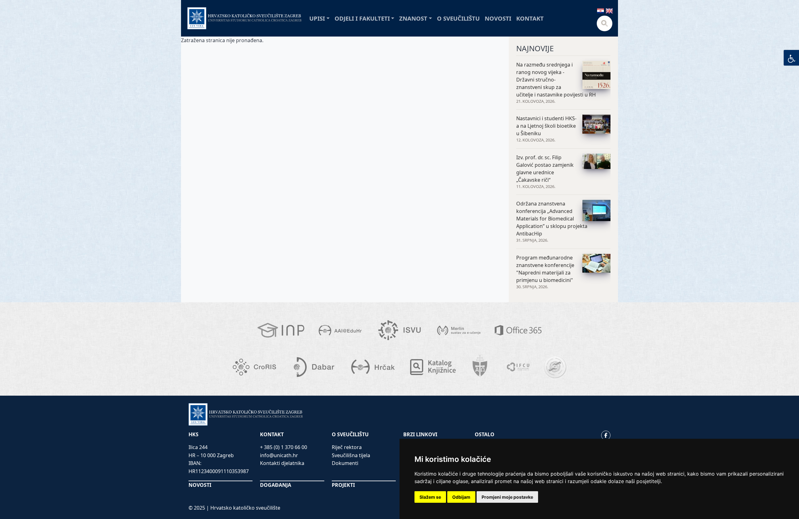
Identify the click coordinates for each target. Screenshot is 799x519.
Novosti (498, 18)
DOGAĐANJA (275, 485)
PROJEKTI (343, 485)
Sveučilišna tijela (351, 455)
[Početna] (244, 18)
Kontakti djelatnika (282, 463)
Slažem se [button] (430, 497)
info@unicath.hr (279, 455)
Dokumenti (345, 463)
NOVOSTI (200, 485)
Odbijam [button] (461, 497)
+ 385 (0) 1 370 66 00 (283, 447)
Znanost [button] (413, 18)
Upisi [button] (317, 18)
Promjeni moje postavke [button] (507, 497)
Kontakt (530, 18)
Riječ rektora (347, 447)
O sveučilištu (458, 18)
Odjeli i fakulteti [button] (362, 18)
